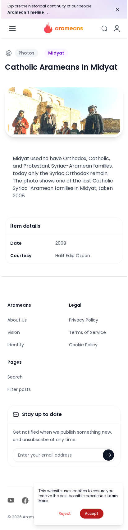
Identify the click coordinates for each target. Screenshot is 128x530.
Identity (15, 345)
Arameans (19, 305)
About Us (17, 320)
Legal (75, 305)
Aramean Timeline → (27, 12)
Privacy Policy (83, 320)
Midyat (56, 53)
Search (15, 377)
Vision (13, 332)
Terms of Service (87, 332)
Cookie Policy (83, 345)
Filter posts (19, 389)
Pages (14, 362)
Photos (26, 53)
